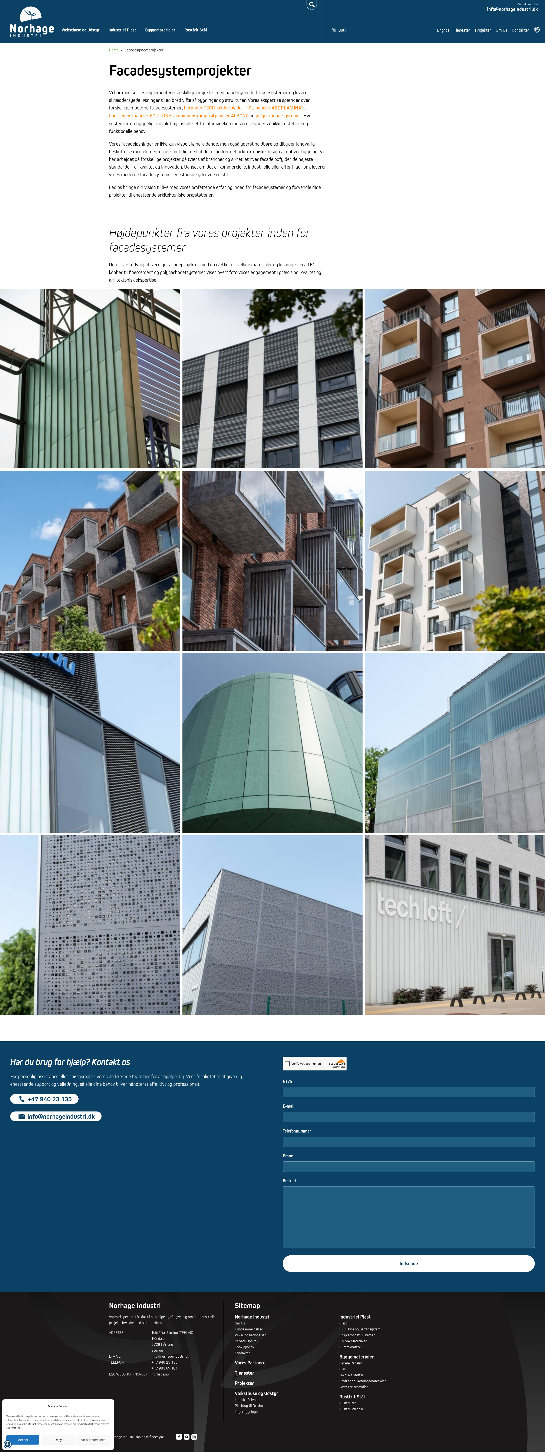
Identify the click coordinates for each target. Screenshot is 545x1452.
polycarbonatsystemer (278, 115)
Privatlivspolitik (246, 1341)
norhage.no (160, 1374)
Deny (58, 1440)
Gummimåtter (350, 1347)
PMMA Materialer (353, 1341)
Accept (23, 1440)
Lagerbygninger (247, 1411)
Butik (342, 30)
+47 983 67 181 (165, 1368)
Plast (343, 1323)
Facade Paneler (350, 1363)
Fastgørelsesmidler (353, 1387)
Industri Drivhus (247, 1400)
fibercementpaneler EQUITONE (140, 115)
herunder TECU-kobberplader (213, 108)
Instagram (186, 1437)
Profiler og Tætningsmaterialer (362, 1381)
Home (114, 50)
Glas (342, 1369)
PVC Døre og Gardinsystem (359, 1329)
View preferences (93, 1440)
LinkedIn (194, 1437)
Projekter (483, 30)
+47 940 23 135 (49, 1099)
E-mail (288, 1106)
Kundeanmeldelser (249, 1329)
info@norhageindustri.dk (512, 9)
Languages (537, 30)
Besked (289, 1180)
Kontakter (520, 30)
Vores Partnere (250, 1363)
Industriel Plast (122, 30)
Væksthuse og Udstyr (81, 30)
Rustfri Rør (347, 1403)
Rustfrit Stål (195, 30)
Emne (288, 1155)
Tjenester (462, 30)
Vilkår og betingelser (250, 1335)
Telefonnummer (297, 1131)
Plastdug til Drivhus (249, 1406)
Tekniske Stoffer (351, 1375)
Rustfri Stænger (351, 1409)
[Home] (32, 22)
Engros (443, 30)
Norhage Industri (252, 1317)
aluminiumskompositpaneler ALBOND (211, 115)
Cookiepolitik (244, 1347)
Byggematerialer (160, 30)
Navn (287, 1081)
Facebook (179, 1437)
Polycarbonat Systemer (357, 1335)
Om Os (501, 30)
